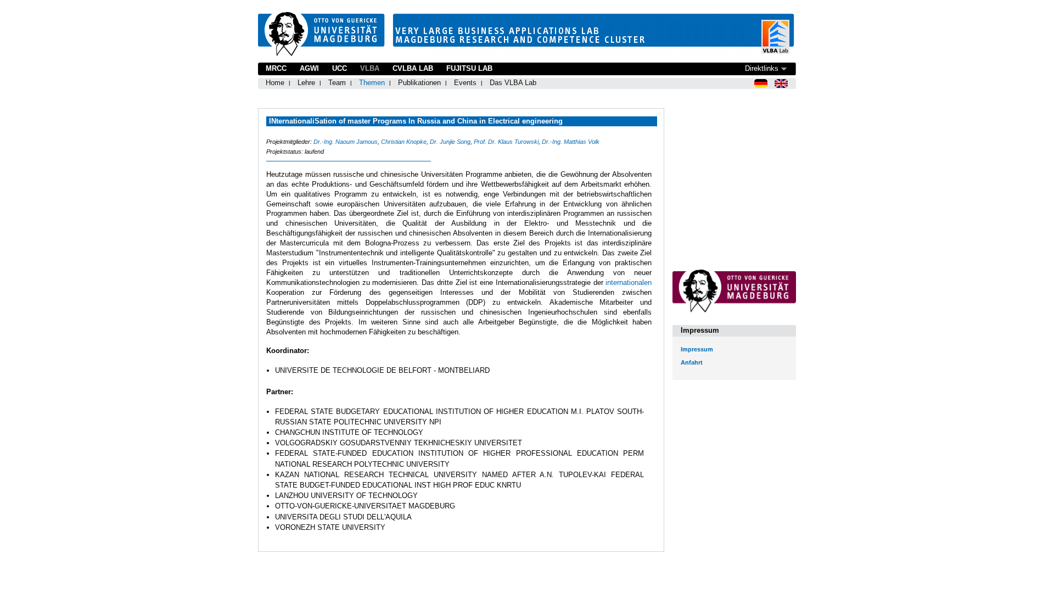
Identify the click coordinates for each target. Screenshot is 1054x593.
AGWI (309, 68)
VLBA (369, 68)
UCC (339, 68)
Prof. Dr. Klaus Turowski (506, 141)
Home (275, 83)
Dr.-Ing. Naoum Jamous (345, 141)
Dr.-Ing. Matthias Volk (570, 141)
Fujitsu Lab (469, 68)
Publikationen (419, 83)
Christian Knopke (404, 141)
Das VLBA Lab (513, 83)
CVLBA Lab (413, 68)
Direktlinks (761, 68)
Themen (372, 83)
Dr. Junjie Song (450, 141)
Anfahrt (692, 362)
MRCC (276, 68)
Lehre (306, 83)
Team (337, 83)
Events (465, 83)
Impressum (697, 349)
